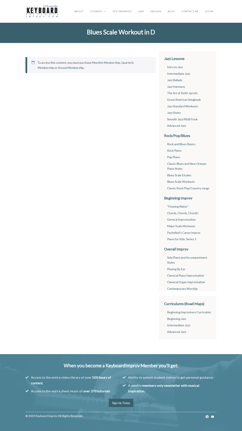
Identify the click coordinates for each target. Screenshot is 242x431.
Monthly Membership (106, 62)
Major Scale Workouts (181, 226)
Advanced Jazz (176, 125)
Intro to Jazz (175, 67)
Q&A (141, 11)
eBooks (156, 11)
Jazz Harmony (176, 86)
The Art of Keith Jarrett (182, 93)
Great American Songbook (184, 99)
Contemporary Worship (182, 288)
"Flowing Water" (177, 206)
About (78, 11)
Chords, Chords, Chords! (183, 213)
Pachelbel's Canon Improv (183, 232)
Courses (96, 11)
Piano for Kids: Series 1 (181, 239)
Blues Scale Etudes (179, 175)
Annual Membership (71, 67)
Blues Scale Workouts (181, 181)
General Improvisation (181, 219)
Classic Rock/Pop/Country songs (188, 188)
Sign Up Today (121, 403)
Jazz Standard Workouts (182, 106)
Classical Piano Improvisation (185, 275)
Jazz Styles (174, 112)
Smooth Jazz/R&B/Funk (182, 119)
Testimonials (122, 11)
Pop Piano (173, 157)
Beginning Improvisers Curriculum (189, 312)
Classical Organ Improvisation (186, 282)
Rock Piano (174, 150)
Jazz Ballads (174, 80)
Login (209, 11)
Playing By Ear (176, 269)
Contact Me (190, 11)
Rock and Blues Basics (181, 144)
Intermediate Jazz (178, 73)
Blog (171, 11)
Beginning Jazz (176, 319)
